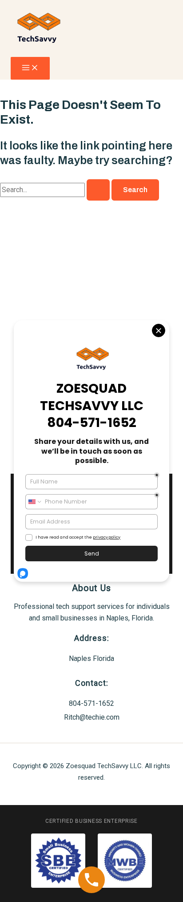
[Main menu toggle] (30, 68)
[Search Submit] (98, 190)
